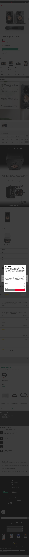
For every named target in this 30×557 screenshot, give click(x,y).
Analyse (6, 283)
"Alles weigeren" (10, 272)
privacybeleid (6, 280)
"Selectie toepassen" (14, 277)
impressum (10, 280)
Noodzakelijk (6, 281)
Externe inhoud (7, 288)
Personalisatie (6, 286)
